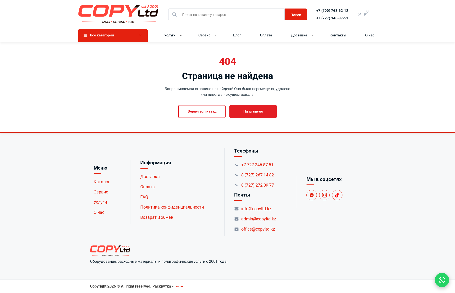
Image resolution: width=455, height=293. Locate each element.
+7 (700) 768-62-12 (332, 11)
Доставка (299, 35)
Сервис (204, 35)
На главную (253, 111)
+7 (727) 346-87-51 (332, 18)
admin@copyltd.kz (258, 218)
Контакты (338, 35)
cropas (179, 286)
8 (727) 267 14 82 (257, 174)
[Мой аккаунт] (359, 14)
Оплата (266, 35)
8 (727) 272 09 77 (257, 185)
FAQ (144, 196)
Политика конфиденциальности (172, 207)
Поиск (296, 15)
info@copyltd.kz (256, 208)
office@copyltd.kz (258, 229)
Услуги (170, 35)
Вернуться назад (202, 111)
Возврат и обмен (156, 217)
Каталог (102, 181)
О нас (369, 35)
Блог (237, 35)
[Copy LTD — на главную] (159, 250)
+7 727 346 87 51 (257, 164)
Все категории (102, 35)
